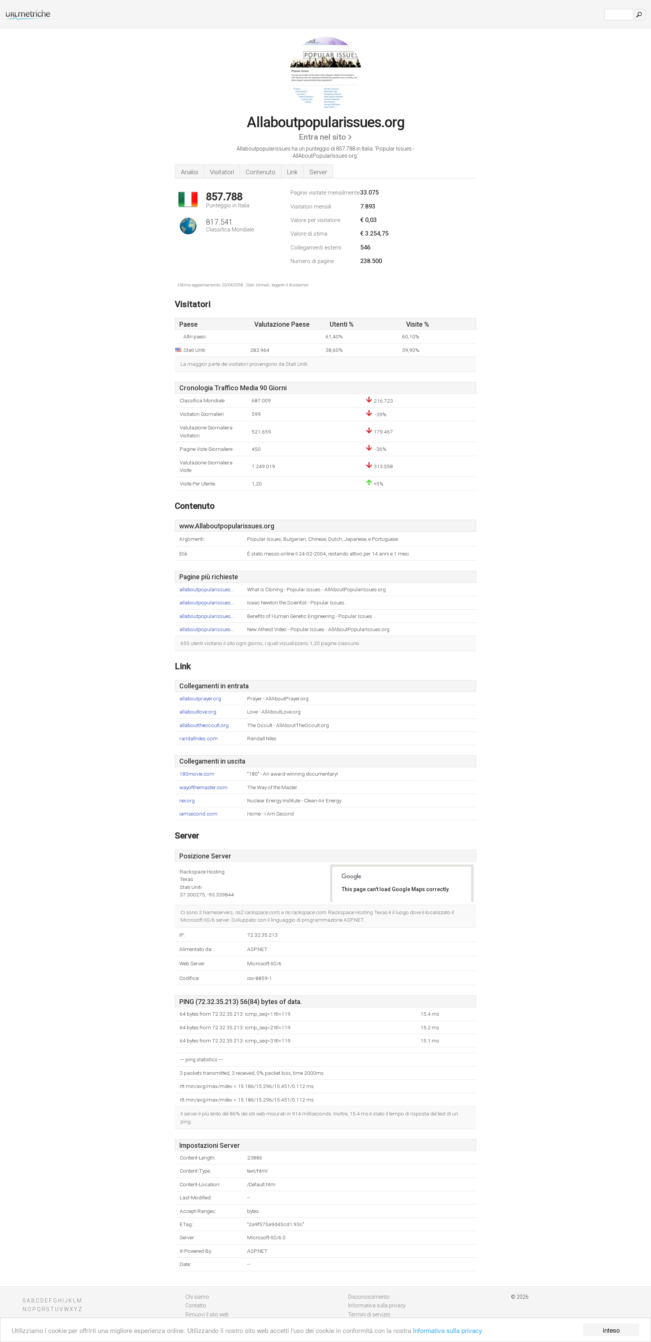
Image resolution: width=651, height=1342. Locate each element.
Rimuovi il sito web (207, 1315)
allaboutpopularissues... (206, 589)
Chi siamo (197, 1297)
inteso (611, 1329)
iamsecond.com (198, 814)
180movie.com (196, 774)
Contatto (195, 1305)
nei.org (187, 800)
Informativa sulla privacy (447, 1330)
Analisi (189, 172)
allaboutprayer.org (200, 698)
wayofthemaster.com (203, 787)
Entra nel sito (322, 137)
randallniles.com (198, 738)
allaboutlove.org (197, 712)
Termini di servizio (369, 1315)
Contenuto (260, 172)
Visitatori (222, 172)
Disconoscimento (369, 1297)
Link (292, 172)
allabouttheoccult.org (204, 725)
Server (318, 172)
